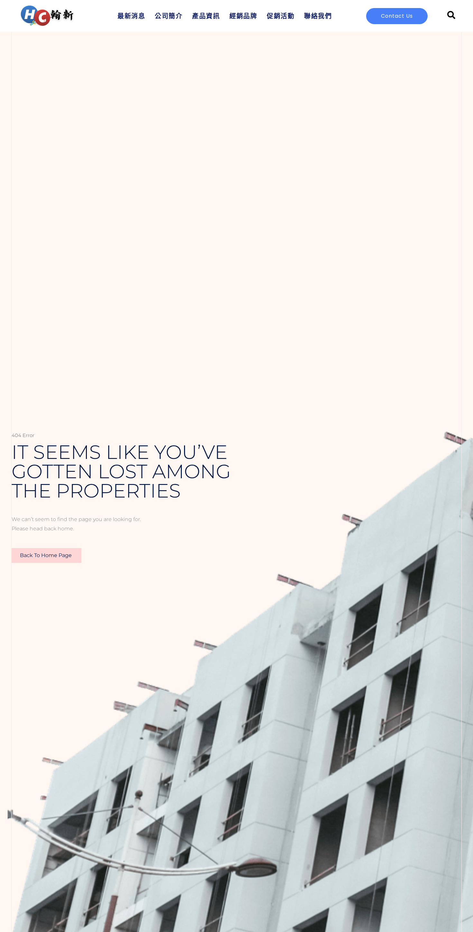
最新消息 (131, 16)
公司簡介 (168, 16)
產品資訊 (206, 16)
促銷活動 (280, 16)
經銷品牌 (243, 16)
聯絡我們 (318, 16)
